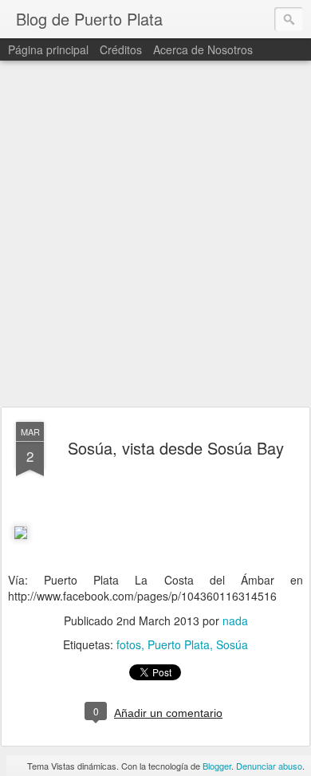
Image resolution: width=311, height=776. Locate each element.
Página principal (48, 49)
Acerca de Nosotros (203, 49)
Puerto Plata (179, 644)
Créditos (121, 49)
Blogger (217, 765)
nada (235, 620)
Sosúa (232, 644)
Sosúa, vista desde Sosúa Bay (176, 447)
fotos (128, 644)
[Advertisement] (155, 234)
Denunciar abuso (269, 765)
